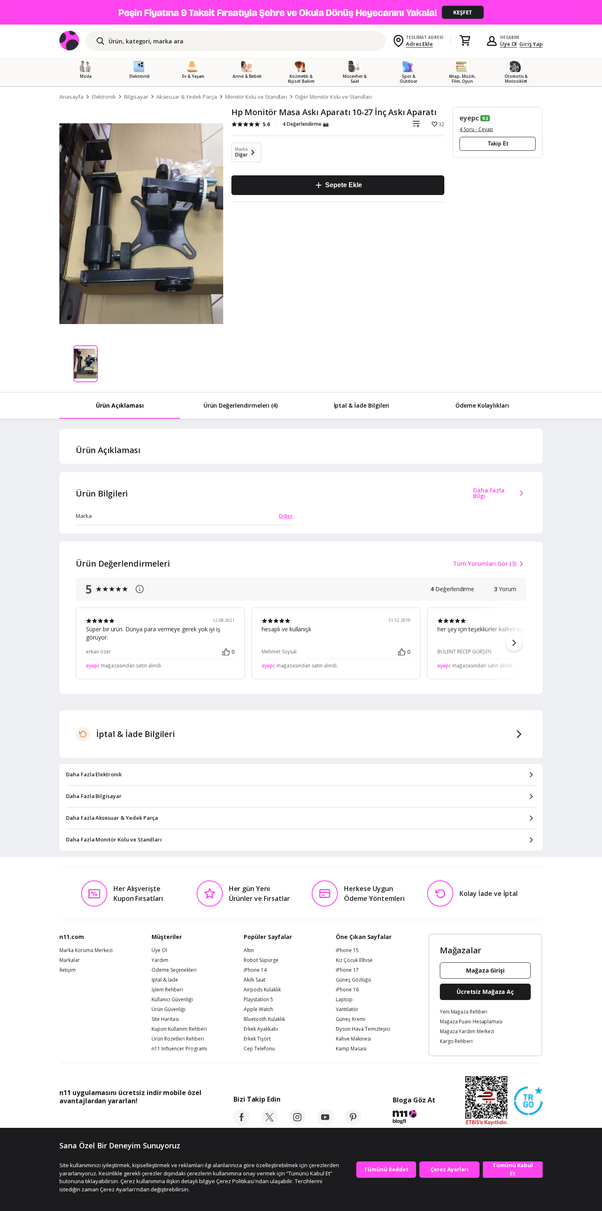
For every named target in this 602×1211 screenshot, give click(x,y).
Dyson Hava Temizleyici (363, 1029)
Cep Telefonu (259, 1048)
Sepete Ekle (343, 184)
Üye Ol (508, 44)
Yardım (160, 960)
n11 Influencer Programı (179, 1048)
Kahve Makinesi (353, 1039)
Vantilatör (347, 1009)
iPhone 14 (255, 970)
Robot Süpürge (261, 960)
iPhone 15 (347, 950)
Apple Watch (258, 1009)
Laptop (344, 999)
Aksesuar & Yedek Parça (186, 96)
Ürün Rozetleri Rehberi (178, 1039)
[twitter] (269, 1122)
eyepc (469, 118)
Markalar (69, 960)
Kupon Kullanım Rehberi (179, 1029)
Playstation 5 (258, 999)
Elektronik (104, 96)
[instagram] (297, 1122)
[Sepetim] (464, 41)
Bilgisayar (136, 96)
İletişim (67, 970)
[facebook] (241, 1122)
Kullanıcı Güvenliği (172, 999)
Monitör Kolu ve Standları (256, 96)
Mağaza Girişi (485, 970)
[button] (514, 643)
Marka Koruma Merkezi (86, 950)
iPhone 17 (347, 970)
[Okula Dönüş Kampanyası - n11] (301, 12)
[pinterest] (353, 1122)
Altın (249, 950)
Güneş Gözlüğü (353, 980)
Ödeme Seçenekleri (174, 970)
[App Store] (84, 1119)
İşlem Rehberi (167, 989)
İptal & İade (165, 980)
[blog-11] (414, 1118)
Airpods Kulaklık (262, 989)
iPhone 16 (347, 989)
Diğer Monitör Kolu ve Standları (333, 96)
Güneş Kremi (350, 1019)
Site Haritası (165, 1019)
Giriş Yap (531, 44)
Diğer (286, 515)
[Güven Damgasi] (528, 1101)
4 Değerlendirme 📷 (306, 123)
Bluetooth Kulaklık (264, 1019)
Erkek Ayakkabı (261, 1029)
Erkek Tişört (257, 1039)
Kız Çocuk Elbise (354, 960)
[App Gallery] (182, 1119)
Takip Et (498, 144)
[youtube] (325, 1122)
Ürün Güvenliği (169, 1009)
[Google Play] (135, 1119)
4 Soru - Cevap (476, 129)
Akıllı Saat (254, 980)
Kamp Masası (351, 1048)
